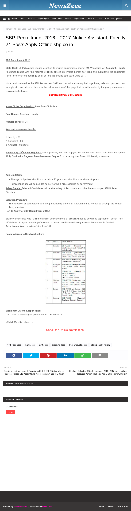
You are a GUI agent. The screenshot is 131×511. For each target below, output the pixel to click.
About (111, 507)
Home (14, 19)
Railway (31, 19)
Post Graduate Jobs (78, 345)
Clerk (100, 19)
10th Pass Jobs (19, 29)
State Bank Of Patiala (100, 345)
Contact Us (122, 507)
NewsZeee (47, 506)
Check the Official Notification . (65, 330)
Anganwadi (79, 19)
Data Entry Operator (114, 19)
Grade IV (90, 19)
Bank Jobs (30, 345)
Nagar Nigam (43, 19)
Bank (22, 19)
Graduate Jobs (58, 345)
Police (68, 19)
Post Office (57, 19)
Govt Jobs (43, 345)
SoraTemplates (20, 506)
